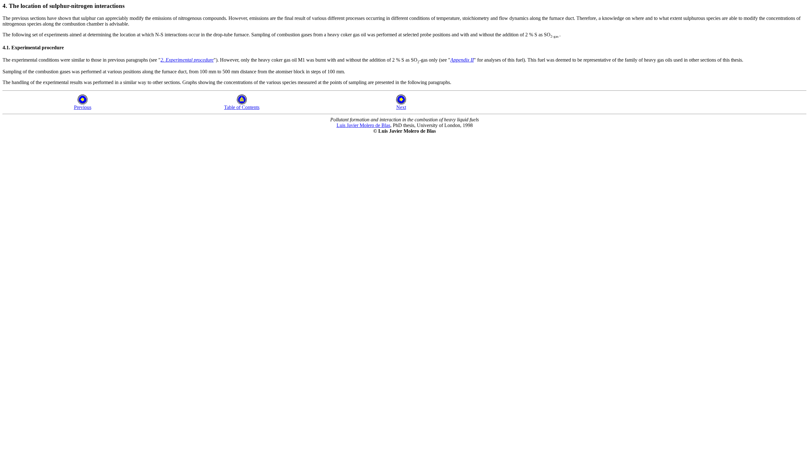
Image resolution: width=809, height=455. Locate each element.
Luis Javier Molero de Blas (363, 125)
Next (401, 107)
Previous (82, 107)
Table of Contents (241, 107)
